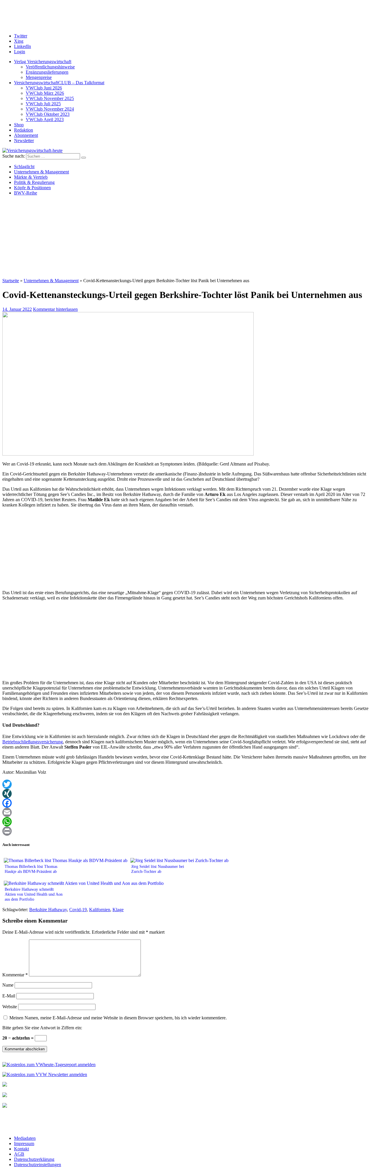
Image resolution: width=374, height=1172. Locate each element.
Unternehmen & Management (41, 171)
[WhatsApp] (187, 821)
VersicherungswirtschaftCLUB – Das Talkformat (59, 82)
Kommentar (15, 974)
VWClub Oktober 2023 (48, 114)
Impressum (24, 1143)
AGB (19, 1154)
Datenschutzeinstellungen (37, 1164)
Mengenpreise (39, 77)
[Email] (187, 812)
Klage (118, 909)
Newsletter (24, 140)
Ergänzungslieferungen (47, 72)
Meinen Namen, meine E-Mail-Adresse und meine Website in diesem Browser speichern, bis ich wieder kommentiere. (118, 1017)
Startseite (10, 280)
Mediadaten (25, 1138)
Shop (19, 124)
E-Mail (8, 995)
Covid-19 (78, 909)
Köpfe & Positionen (32, 187)
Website (9, 1006)
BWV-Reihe (25, 192)
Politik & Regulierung (34, 182)
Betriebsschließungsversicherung (32, 741)
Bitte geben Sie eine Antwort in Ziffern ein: (42, 1027)
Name (7, 985)
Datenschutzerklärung (34, 1159)
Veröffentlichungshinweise (50, 66)
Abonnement (26, 135)
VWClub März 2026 (45, 93)
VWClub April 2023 (45, 119)
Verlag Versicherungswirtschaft (42, 61)
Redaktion (23, 129)
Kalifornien (99, 909)
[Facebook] (187, 803)
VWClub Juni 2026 (44, 87)
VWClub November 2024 (50, 108)
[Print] (187, 831)
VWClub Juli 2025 (43, 103)
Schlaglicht (24, 166)
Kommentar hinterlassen (55, 309)
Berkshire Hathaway (48, 909)
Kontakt (21, 1148)
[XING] (187, 793)
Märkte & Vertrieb (31, 177)
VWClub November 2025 (50, 98)
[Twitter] (187, 784)
